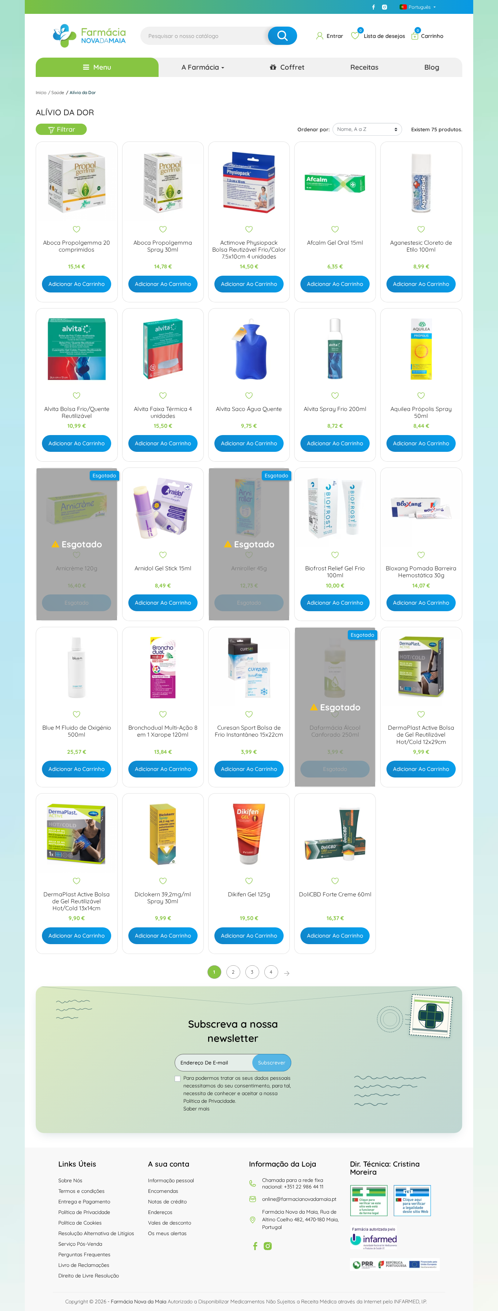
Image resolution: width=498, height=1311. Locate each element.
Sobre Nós (70, 1180)
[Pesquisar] (282, 36)
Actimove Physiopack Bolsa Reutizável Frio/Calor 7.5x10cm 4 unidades (249, 249)
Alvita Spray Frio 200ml (335, 409)
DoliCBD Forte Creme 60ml (335, 894)
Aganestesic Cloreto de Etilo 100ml (421, 246)
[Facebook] (373, 7)
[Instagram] (384, 7)
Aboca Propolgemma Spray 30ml (162, 246)
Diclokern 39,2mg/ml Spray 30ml (163, 898)
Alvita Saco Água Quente (249, 409)
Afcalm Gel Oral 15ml (335, 242)
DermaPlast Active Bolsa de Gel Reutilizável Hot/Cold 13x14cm (76, 901)
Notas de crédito (167, 1201)
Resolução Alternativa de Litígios (96, 1233)
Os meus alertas (167, 1233)
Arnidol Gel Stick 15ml (163, 568)
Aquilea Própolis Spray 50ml (421, 412)
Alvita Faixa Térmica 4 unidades (163, 412)
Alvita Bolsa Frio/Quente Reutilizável (76, 412)
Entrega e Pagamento (84, 1201)
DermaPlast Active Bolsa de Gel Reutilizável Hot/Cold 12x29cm (421, 734)
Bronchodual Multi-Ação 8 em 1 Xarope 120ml (163, 731)
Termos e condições (81, 1191)
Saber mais (196, 1108)
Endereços (160, 1212)
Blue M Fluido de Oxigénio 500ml (76, 731)
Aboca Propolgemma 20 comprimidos (76, 246)
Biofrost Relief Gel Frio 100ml (335, 572)
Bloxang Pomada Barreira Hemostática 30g (421, 572)
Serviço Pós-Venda (80, 1244)
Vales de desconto (169, 1222)
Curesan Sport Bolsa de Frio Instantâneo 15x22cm (249, 731)
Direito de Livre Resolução (88, 1275)
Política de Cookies (80, 1222)
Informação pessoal (171, 1180)
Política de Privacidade (84, 1212)
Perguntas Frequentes (84, 1254)
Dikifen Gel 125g (249, 894)
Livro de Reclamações (83, 1265)
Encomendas (163, 1191)
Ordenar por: (313, 129)
